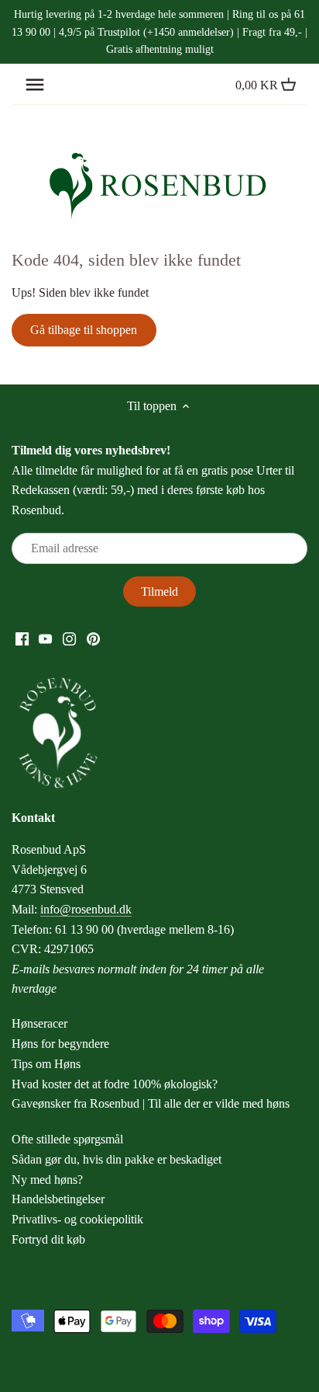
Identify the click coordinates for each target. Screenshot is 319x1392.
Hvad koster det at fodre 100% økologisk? (115, 1084)
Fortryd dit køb (48, 1239)
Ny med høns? (47, 1179)
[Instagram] (69, 637)
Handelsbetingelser (58, 1199)
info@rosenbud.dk (86, 909)
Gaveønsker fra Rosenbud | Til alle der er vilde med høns (151, 1103)
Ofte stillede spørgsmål (67, 1139)
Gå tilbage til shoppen (83, 329)
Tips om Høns (46, 1063)
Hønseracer (39, 1023)
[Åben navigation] (34, 84)
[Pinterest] (93, 637)
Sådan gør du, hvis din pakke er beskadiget (116, 1159)
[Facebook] (22, 637)
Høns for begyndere (60, 1043)
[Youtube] (45, 637)
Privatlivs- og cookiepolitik (77, 1219)
